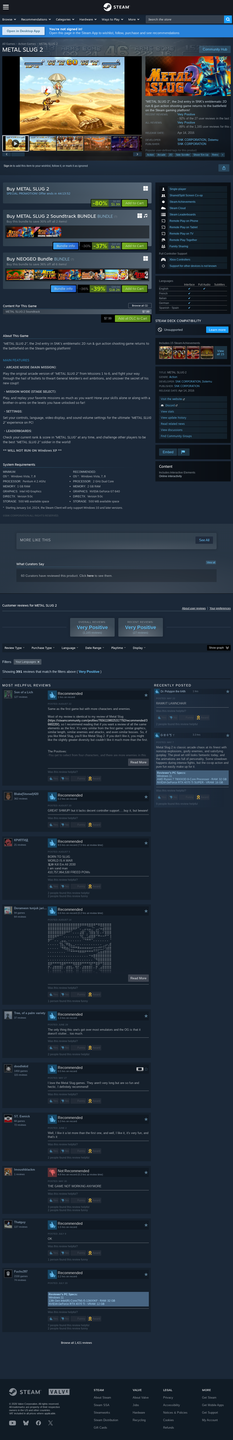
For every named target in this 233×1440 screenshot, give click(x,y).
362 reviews (21, 798)
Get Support (210, 1412)
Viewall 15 (220, 352)
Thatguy (19, 1222)
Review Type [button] (13, 648)
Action (150, 154)
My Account (210, 1420)
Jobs (136, 1405)
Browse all (140, 305)
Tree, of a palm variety (29, 1013)
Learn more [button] (217, 330)
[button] (9, 19)
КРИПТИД (21, 840)
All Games (8, 44)
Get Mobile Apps (213, 1405)
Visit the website (172, 399)
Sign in (8, 165)
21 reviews (20, 844)
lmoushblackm (24, 1169)
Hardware (139, 1412)
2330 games (21, 1276)
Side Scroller (183, 154)
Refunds (168, 1427)
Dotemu (213, 140)
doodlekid (21, 1066)
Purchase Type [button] (42, 648)
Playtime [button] (117, 648)
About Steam (102, 1397)
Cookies (168, 1420)
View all (211, 562)
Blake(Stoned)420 (26, 794)
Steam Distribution (106, 1420)
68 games (19, 1121)
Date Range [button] (93, 648)
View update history (173, 417)
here (90, 575)
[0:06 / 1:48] (72, 95)
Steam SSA (101, 1405)
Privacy (168, 1397)
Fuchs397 (21, 1271)
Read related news (173, 423)
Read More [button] (138, 762)
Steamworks (102, 1412)
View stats (167, 411)
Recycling (139, 1420)
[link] (106, 203)
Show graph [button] (216, 647)
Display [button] (138, 648)
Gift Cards (100, 1427)
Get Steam (209, 1397)
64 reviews (20, 916)
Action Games (27, 44)
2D (170, 154)
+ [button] (222, 154)
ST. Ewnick (22, 1116)
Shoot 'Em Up (200, 154)
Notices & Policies (175, 1412)
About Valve (141, 1397)
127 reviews (21, 697)
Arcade (161, 154)
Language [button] (68, 648)
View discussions (171, 430)
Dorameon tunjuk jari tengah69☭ (31, 908)
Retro (215, 154)
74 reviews (20, 1280)
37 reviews (20, 1017)
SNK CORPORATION (191, 140)
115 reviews (20, 1074)
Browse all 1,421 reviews (76, 1342)
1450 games (21, 1071)
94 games (19, 912)
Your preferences (220, 608)
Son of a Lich (23, 692)
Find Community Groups (176, 436)
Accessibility (171, 1405)
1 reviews (19, 1174)
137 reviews (21, 1226)
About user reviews (194, 608)
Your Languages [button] (25, 661)
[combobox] (185, 19)
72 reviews (20, 1125)
